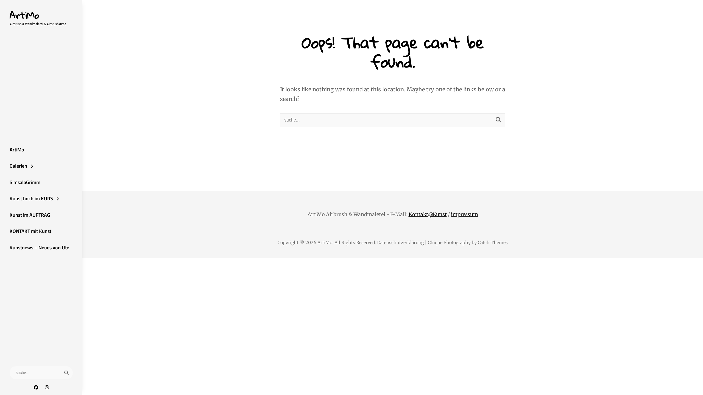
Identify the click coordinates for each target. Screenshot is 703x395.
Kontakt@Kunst (428, 214)
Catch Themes (493, 242)
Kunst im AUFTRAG (30, 215)
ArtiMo (24, 15)
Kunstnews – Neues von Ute (39, 247)
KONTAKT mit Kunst (30, 231)
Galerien (18, 166)
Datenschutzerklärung (400, 242)
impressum (464, 214)
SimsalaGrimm (25, 182)
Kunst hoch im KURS (31, 198)
